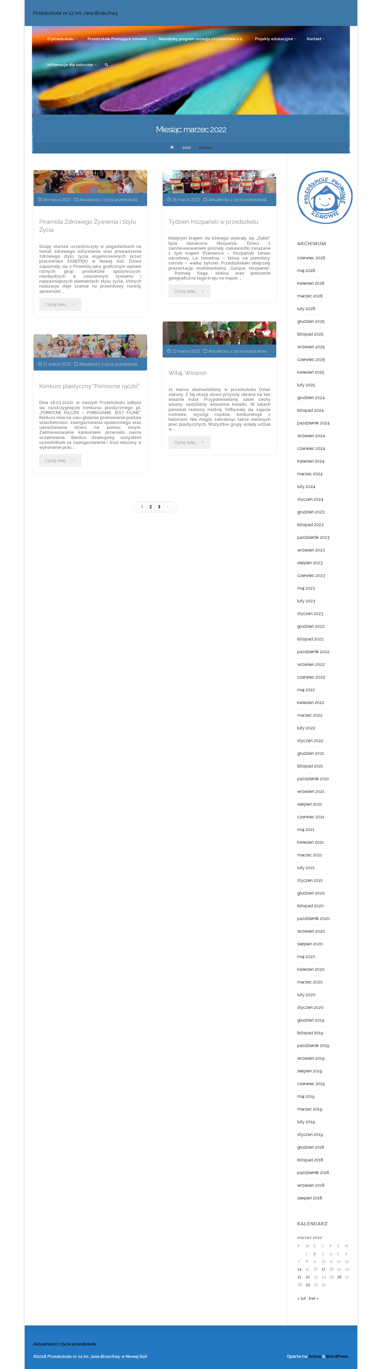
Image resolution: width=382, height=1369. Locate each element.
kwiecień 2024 (311, 461)
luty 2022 (306, 727)
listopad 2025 (310, 334)
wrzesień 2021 (310, 791)
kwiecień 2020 (311, 969)
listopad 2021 (310, 766)
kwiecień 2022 (310, 702)
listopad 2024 (310, 410)
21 (299, 1277)
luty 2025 (306, 384)
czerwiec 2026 (311, 257)
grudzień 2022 (311, 626)
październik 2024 (313, 423)
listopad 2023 (310, 524)
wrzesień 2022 (311, 664)
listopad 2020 (310, 905)
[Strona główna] (172, 148)
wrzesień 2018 (311, 1185)
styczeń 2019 (310, 1134)
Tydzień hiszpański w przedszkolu (213, 221)
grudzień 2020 (311, 893)
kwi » (314, 1298)
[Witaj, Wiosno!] (219, 340)
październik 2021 (313, 778)
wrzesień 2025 (311, 346)
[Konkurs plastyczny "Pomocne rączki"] (90, 352)
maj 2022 (306, 689)
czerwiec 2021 (311, 816)
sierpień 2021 (309, 804)
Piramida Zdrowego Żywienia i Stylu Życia (87, 225)
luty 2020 (306, 994)
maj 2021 (305, 829)
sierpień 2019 (309, 1070)
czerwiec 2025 (311, 359)
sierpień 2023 (309, 562)
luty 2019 (306, 1121)
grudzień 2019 (310, 1020)
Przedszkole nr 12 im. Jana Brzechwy (75, 13)
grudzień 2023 (311, 511)
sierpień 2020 (310, 943)
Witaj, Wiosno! (187, 372)
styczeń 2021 (310, 880)
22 (308, 1277)
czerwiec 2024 (311, 448)
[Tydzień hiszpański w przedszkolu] (219, 188)
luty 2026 (306, 308)
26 (339, 1277)
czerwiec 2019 (311, 1083)
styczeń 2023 (310, 613)
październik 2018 (313, 1172)
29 (308, 1284)
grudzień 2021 (310, 753)
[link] (106, 65)
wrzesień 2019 (311, 1058)
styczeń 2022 (310, 740)
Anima (314, 1356)
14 (299, 1269)
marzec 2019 (309, 1109)
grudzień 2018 (310, 1147)
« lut (301, 1298)
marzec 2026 (310, 296)
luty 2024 (306, 486)
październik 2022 (313, 651)
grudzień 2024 (311, 397)
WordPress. (337, 1356)
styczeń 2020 (310, 1007)
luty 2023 (306, 600)
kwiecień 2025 (310, 372)
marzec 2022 (309, 715)
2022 (186, 147)
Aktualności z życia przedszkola (108, 199)
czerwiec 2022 (311, 677)
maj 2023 (306, 588)
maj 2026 (306, 270)
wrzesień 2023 (311, 550)
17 (323, 1269)
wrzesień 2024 (311, 435)
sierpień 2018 (309, 1198)
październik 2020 (313, 918)
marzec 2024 (310, 473)
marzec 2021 (309, 855)
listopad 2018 (310, 1159)
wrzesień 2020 (311, 931)
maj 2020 (306, 956)
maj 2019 (306, 1096)
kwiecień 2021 (310, 842)
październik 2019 (313, 1045)
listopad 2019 (310, 1032)
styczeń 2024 (310, 499)
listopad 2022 (310, 639)
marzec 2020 (310, 982)
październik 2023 (313, 537)
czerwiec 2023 (311, 575)
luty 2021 (306, 867)
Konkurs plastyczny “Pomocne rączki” (89, 386)
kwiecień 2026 (311, 283)
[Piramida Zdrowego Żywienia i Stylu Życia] (90, 188)
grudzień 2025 (311, 321)
